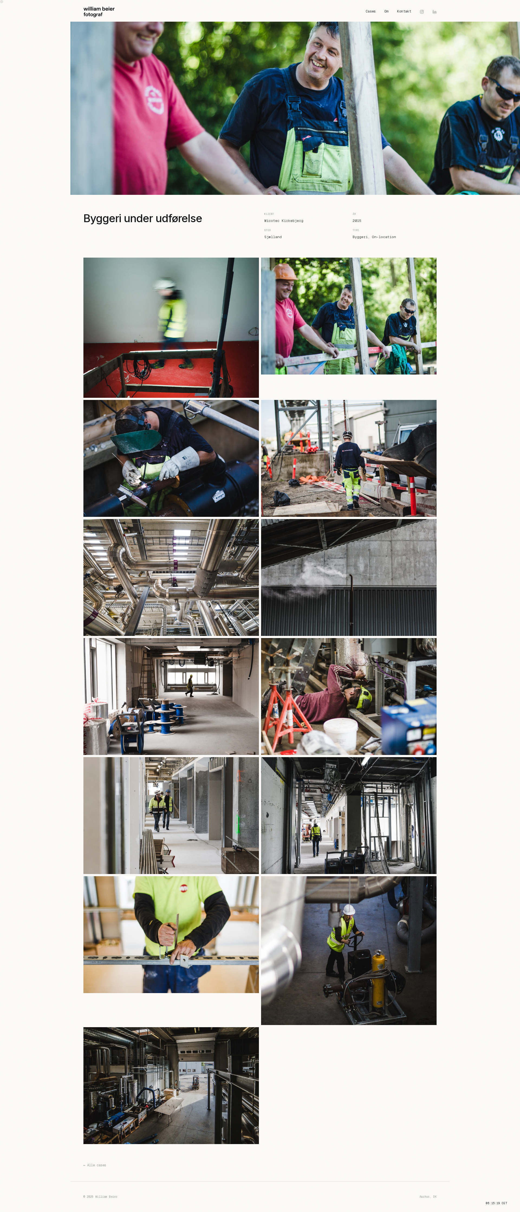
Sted (267, 230)
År (354, 214)
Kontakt (404, 11)
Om (387, 11)
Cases (371, 11)
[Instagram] (422, 12)
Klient (269, 214)
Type (356, 230)
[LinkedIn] (435, 12)
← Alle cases (94, 1165)
